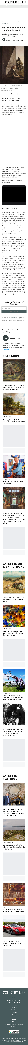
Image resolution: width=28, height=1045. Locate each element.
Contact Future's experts (14, 1000)
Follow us (15, 94)
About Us (14, 998)
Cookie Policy (14, 1007)
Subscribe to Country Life (9, 6)
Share (6, 94)
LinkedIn (14, 1019)
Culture (11, 22)
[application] (14, 193)
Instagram (14, 1010)
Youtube (14, 1014)
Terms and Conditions (14, 1002)
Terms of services (16, 315)
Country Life (10, 39)
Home (4, 22)
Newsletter (23, 94)
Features (21, 40)
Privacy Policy (14, 1005)
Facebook (14, 1012)
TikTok (14, 1022)
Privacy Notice (12, 317)
